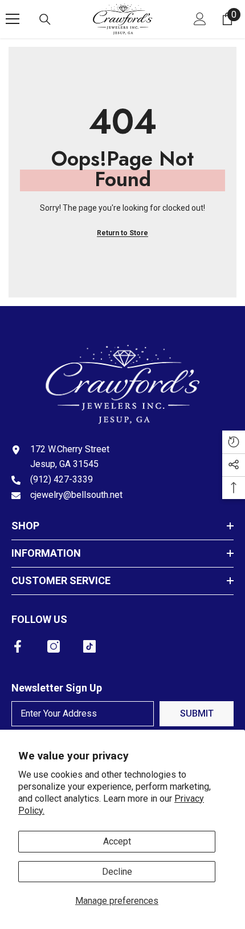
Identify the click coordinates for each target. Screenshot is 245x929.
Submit (197, 713)
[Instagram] (53, 646)
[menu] (12, 19)
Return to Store (122, 233)
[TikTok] (89, 646)
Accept (117, 841)
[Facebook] (17, 646)
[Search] (45, 19)
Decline (117, 871)
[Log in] (200, 19)
